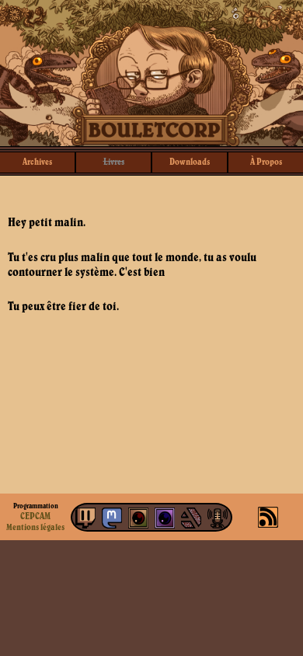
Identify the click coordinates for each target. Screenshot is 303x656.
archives (37, 161)
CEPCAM (35, 516)
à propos (266, 161)
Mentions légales (35, 527)
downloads (189, 161)
